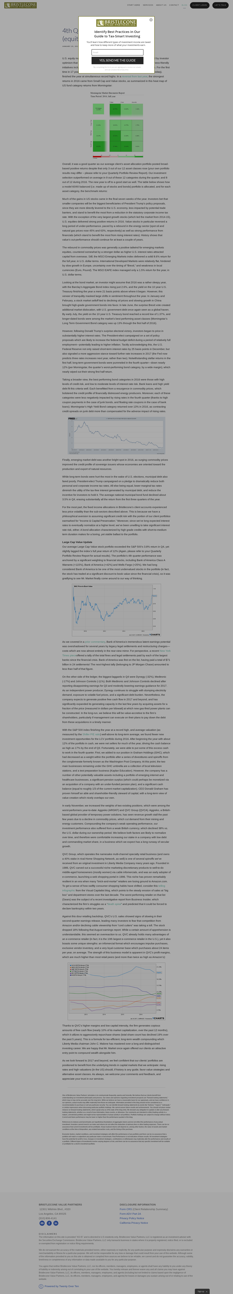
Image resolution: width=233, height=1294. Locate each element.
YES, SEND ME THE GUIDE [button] (117, 60)
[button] (151, 19)
